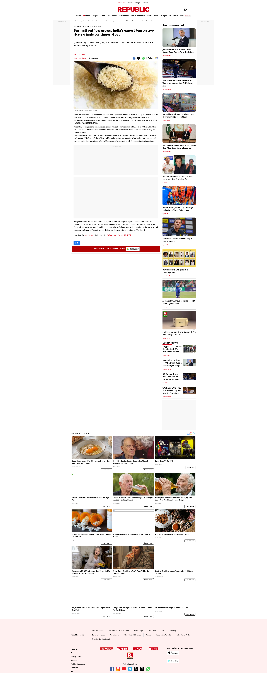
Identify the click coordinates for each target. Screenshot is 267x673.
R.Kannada (145, 3)
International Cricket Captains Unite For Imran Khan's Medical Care (177, 178)
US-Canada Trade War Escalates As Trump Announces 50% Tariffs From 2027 (177, 83)
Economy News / (81, 21)
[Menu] (184, 9)
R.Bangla (137, 3)
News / (73, 21)
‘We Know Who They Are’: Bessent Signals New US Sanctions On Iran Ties (171, 392)
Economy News (80, 58)
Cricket (164, 182)
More (187, 16)
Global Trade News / (94, 21)
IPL (76, 242)
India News (166, 120)
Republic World (122, 3)
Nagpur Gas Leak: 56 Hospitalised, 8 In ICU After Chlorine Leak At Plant (171, 350)
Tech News (166, 338)
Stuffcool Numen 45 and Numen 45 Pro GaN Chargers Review (179, 333)
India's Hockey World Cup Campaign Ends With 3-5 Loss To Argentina (177, 209)
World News (166, 55)
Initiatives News (167, 276)
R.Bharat (130, 3)
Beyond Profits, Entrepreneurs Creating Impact (175, 271)
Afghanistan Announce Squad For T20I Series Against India (178, 302)
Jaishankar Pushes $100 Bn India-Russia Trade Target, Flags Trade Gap (177, 50)
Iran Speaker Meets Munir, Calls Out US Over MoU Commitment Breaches (179, 146)
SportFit (165, 214)
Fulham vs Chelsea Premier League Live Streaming (177, 240)
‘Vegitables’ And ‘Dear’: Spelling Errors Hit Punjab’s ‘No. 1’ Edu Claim (178, 115)
